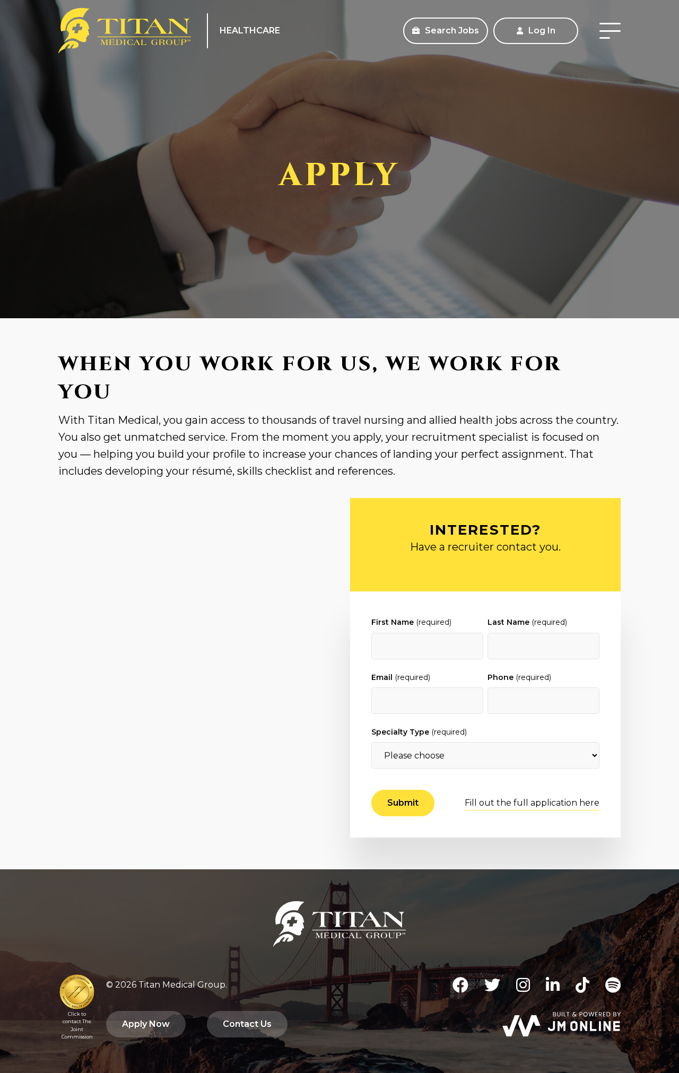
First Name (411, 622)
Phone (519, 677)
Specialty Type (419, 732)
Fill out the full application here (532, 803)
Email (400, 677)
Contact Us (247, 1024)
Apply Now (146, 1024)
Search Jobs (451, 30)
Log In (540, 30)
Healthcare (250, 30)
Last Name (527, 622)
